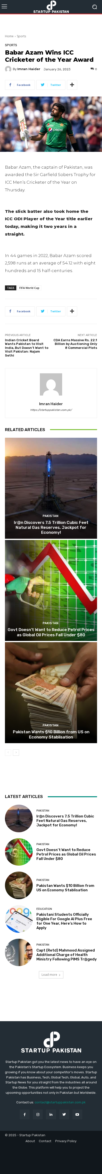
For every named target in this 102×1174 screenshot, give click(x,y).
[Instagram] (38, 1114)
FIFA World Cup (29, 288)
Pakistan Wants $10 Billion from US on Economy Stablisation (51, 734)
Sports (21, 36)
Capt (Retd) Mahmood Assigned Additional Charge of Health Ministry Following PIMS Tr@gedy (66, 954)
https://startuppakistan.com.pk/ (51, 410)
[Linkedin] (51, 1114)
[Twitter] (64, 1114)
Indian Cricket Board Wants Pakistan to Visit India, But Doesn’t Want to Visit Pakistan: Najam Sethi (26, 347)
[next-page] (16, 752)
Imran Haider (28, 69)
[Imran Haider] (9, 69)
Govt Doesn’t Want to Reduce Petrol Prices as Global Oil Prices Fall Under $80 (51, 632)
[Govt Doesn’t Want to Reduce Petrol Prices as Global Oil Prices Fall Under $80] (51, 590)
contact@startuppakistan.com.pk (60, 1102)
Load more (49, 975)
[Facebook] (24, 1114)
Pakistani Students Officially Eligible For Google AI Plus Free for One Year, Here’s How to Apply (64, 921)
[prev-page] (8, 752)
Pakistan (50, 515)
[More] (72, 85)
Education (44, 909)
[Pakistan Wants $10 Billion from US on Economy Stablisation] (51, 692)
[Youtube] (77, 1114)
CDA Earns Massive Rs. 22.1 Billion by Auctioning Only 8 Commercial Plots (75, 344)
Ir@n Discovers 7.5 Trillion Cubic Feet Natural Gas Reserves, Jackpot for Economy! (51, 527)
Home (9, 36)
